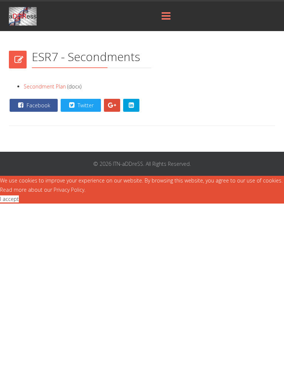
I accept (9, 198)
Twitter (85, 105)
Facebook (37, 105)
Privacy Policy (69, 189)
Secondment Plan (45, 86)
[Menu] (166, 16)
